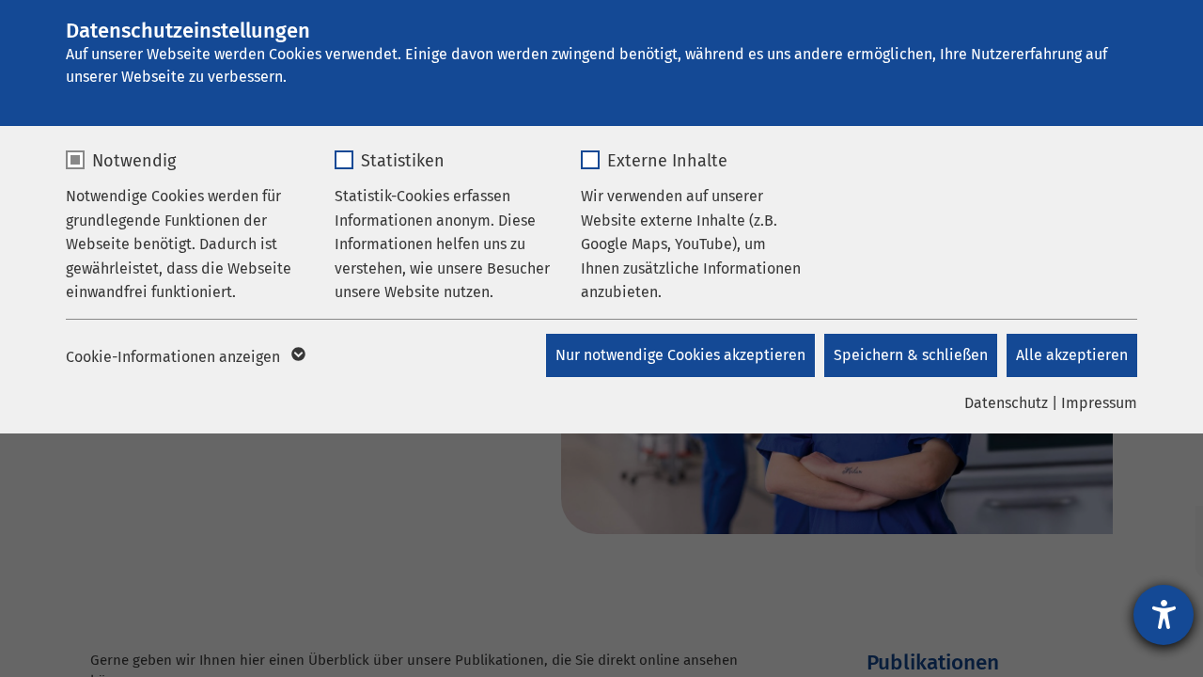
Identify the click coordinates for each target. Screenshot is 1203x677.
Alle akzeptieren (1072, 355)
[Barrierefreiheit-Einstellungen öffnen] (1163, 615)
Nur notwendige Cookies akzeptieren (680, 355)
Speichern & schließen (911, 355)
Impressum (1099, 403)
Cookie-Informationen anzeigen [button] (175, 357)
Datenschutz (1006, 403)
